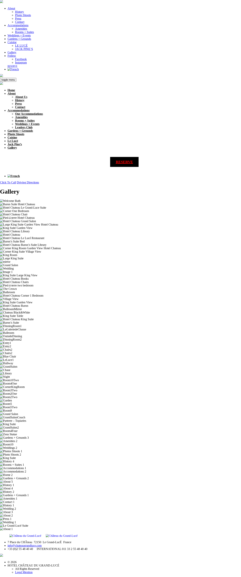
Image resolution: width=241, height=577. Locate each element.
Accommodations (18, 25)
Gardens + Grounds (19, 38)
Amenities (21, 28)
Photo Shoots (23, 15)
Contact (19, 21)
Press (18, 18)
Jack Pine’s (15, 144)
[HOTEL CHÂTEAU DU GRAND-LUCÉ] (1, 2)
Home (11, 90)
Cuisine (12, 42)
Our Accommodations (29, 113)
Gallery (12, 52)
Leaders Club (24, 127)
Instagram (21, 62)
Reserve (12, 66)
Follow (12, 55)
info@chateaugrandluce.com (25, 545)
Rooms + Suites (24, 32)
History (19, 11)
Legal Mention (24, 572)
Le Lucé (13, 140)
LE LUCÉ (21, 45)
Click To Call (8, 182)
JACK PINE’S (24, 49)
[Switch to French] (13, 69)
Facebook (21, 59)
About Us (21, 96)
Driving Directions (28, 182)
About (11, 8)
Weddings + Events (19, 35)
